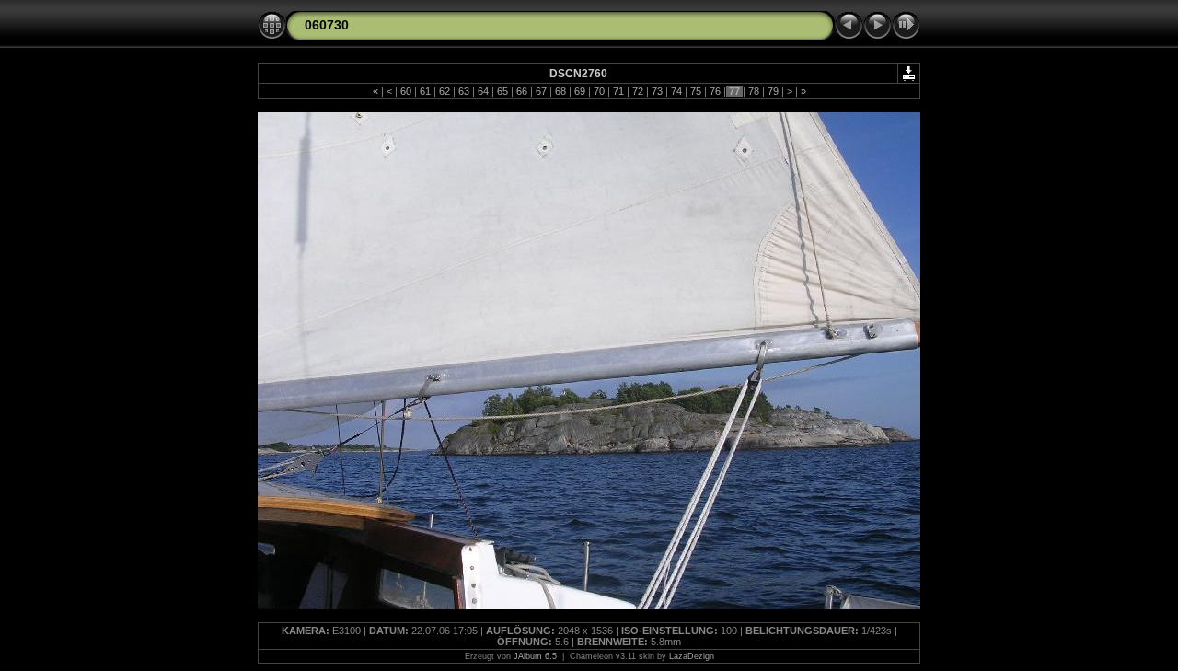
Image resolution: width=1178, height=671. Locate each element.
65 (502, 91)
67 (541, 91)
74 (676, 91)
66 (522, 91)
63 (464, 91)
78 (753, 91)
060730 (327, 24)
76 (715, 91)
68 (560, 91)
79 (773, 91)
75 (695, 91)
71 (618, 91)
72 (637, 91)
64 (483, 91)
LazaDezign (691, 656)
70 (599, 91)
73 (657, 91)
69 (580, 91)
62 (444, 91)
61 (425, 91)
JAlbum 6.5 (535, 656)
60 (406, 91)
